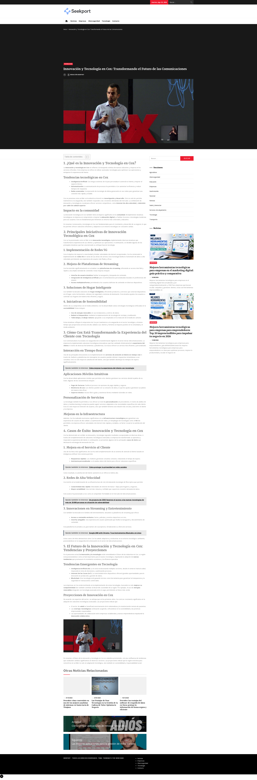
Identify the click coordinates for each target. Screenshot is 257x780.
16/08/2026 (155, 277)
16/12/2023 (125, 698)
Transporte (153, 219)
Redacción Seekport (77, 74)
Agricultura (153, 172)
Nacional (152, 196)
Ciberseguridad (94, 21)
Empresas (82, 21)
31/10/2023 (69, 698)
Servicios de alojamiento (157, 210)
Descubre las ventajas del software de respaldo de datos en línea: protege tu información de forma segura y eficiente (133, 705)
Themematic (107, 758)
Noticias (73, 21)
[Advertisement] (128, 47)
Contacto (115, 21)
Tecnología (106, 21)
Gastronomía (153, 191)
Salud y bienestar (155, 205)
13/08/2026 (155, 340)
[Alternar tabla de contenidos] (86, 157)
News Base (120, 758)
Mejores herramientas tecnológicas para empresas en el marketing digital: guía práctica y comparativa (171, 270)
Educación (152, 182)
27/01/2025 (97, 698)
